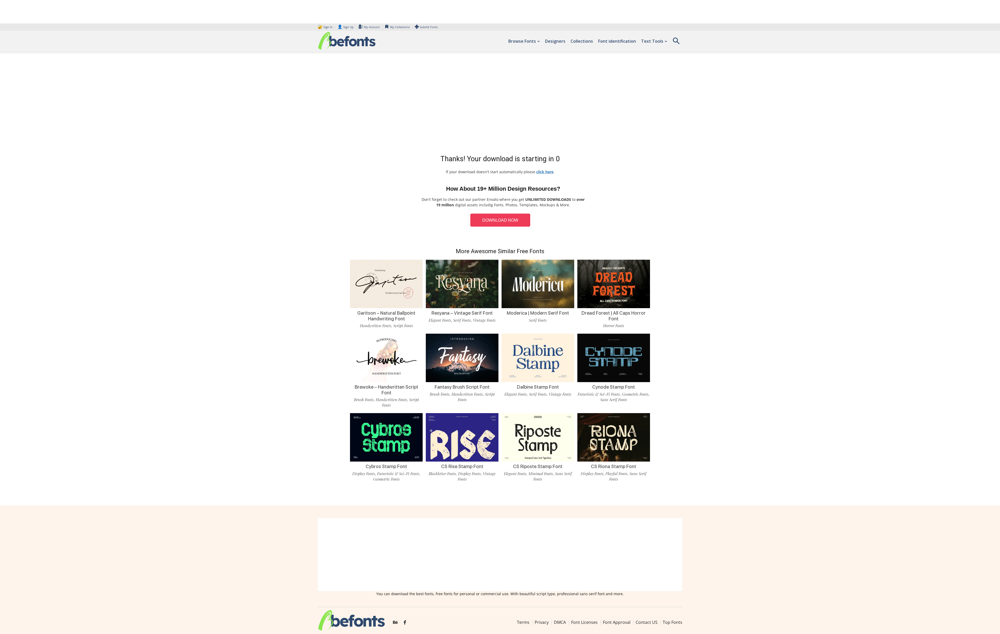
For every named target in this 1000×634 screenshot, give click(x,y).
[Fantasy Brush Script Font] (462, 357)
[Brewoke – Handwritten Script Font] (386, 357)
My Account (372, 27)
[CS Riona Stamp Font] (613, 436)
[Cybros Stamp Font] (386, 436)
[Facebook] (405, 622)
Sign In (325, 27)
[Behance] (395, 622)
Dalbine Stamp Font (538, 387)
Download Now (500, 220)
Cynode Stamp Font (613, 387)
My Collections (400, 27)
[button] (676, 42)
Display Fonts (363, 473)
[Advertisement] (500, 104)
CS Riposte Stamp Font (537, 466)
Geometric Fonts (635, 394)
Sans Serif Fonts (613, 399)
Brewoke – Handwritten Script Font (386, 389)
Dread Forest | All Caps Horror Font (614, 315)
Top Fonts (672, 622)
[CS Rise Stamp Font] (462, 436)
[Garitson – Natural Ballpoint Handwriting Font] (386, 283)
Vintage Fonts (484, 320)
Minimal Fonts (540, 473)
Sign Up (346, 27)
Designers (555, 41)
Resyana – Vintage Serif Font (462, 313)
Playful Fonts (616, 473)
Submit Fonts (429, 27)
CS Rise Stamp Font (462, 466)
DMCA (560, 622)
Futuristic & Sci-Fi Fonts (599, 394)
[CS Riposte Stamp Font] (538, 436)
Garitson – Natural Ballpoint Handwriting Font (386, 315)
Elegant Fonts (440, 320)
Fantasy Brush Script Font (462, 387)
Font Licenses (584, 622)
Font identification (617, 41)
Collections (582, 41)
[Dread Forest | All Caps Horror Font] (613, 283)
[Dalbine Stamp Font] (538, 357)
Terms (523, 622)
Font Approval (616, 622)
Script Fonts (403, 325)
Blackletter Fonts (442, 473)
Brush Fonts (364, 399)
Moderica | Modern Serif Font (538, 313)
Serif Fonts (462, 320)
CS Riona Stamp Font (613, 466)
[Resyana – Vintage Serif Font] (462, 283)
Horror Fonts (613, 325)
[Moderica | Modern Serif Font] (538, 283)
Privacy (542, 622)
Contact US (647, 622)
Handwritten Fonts (375, 325)
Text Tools (652, 41)
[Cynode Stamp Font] (613, 357)
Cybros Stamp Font (386, 466)
